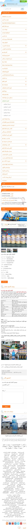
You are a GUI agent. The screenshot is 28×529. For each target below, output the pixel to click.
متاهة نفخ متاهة (5, 94)
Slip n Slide (4, 62)
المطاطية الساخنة (5, 32)
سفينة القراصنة (13, 468)
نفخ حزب (4, 465)
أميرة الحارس (6, 468)
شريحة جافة (14, 458)
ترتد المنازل (4, 78)
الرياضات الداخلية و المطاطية (8, 125)
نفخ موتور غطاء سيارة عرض (14, 496)
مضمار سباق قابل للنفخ (7, 151)
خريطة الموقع (17, 446)
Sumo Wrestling (6, 474)
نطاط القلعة (13, 455)
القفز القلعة (21, 454)
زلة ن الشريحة (14, 454)
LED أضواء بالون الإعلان (8, 516)
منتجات (15, 448)
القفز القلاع (4, 81)
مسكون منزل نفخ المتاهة (7, 97)
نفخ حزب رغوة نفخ (6, 138)
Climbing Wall (5, 492)
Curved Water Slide (19, 478)
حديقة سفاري (12, 475)
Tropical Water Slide (7, 471)
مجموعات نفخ (5, 84)
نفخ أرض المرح (16, 471)
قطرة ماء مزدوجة (12, 465)
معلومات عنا (9, 448)
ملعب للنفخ (7, 455)
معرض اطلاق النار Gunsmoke (8, 122)
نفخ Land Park (20, 503)
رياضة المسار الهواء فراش (7, 164)
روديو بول (14, 459)
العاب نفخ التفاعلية (6, 144)
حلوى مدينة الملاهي (11, 485)
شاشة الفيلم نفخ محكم (18, 513)
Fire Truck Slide (20, 487)
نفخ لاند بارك (4, 29)
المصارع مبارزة (8, 510)
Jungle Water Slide (9, 478)
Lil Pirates (12, 492)
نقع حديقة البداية (14, 482)
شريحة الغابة (21, 458)
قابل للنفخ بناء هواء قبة (19, 516)
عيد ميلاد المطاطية (7, 109)
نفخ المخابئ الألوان (6, 167)
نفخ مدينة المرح (5, 19)
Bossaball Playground (9, 490)
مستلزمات (4, 180)
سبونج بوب (22, 456)
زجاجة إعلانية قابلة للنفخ (8, 372)
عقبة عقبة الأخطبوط (20, 475)
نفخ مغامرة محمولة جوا (7, 141)
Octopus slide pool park (14, 512)
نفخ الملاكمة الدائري (21, 465)
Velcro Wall (22, 464)
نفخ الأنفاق (4, 91)
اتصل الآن (4, 281)
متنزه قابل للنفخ (5, 26)
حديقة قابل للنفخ (21, 468)
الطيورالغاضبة (6, 466)
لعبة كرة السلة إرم (7, 464)
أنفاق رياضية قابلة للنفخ (7, 148)
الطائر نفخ (19, 485)
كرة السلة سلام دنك (19, 490)
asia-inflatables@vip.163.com (15, 198)
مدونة (8, 444)
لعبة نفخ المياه (22, 491)
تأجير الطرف (12, 484)
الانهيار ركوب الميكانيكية (7, 135)
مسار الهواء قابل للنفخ (18, 479)
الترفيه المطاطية (5, 101)
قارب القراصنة (15, 477)
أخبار (23, 444)
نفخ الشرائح (13, 452)
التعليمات (4, 446)
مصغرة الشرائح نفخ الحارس (8, 75)
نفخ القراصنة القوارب (6, 49)
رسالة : (4, 390)
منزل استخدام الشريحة (20, 492)
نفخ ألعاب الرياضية (16, 495)
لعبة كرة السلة (19, 481)
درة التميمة (17, 488)
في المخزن (4, 36)
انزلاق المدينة (5, 68)
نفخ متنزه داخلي (14, 491)
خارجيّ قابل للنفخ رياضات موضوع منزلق (14, 508)
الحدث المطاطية (7, 115)
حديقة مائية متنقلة (14, 456)
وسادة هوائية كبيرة (6, 119)
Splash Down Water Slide (8, 461)
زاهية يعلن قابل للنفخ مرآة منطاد (14, 515)
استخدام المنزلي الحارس (10, 487)
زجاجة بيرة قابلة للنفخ (17, 372)
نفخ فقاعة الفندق (5, 499)
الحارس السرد (20, 455)
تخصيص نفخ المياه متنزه (14, 506)
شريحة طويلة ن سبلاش (7, 58)
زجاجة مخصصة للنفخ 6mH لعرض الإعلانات (13, 364)
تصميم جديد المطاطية (6, 16)
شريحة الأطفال (7, 459)
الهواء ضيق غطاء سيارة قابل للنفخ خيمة (14, 497)
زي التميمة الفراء (5, 170)
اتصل (4, 444)
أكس (24, 446)
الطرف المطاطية (7, 107)
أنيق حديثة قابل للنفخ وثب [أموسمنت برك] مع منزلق (14, 509)
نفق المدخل (22, 461)
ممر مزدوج (6, 456)
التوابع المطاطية (5, 71)
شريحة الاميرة (6, 482)
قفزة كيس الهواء (8, 479)
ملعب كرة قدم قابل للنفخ (9, 472)
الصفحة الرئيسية (12, 224)
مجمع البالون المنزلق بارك (10, 503)
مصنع (21, 448)
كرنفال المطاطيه (7, 104)
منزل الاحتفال (22, 482)
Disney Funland (22, 477)
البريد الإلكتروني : (6, 384)
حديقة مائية (23, 512)
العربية (23, 1)
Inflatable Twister (20, 472)
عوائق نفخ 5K (5, 42)
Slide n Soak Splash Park (7, 65)
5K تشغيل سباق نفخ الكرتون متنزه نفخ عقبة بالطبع (14, 502)
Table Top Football (6, 477)
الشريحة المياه (21, 452)
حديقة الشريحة (9, 469)
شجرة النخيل (7, 458)
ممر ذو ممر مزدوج (19, 462)
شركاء (10, 446)
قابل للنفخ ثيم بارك (22, 505)
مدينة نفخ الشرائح (21, 466)
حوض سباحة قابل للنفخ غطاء (10, 500)
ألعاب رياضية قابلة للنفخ (7, 128)
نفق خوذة (17, 461)
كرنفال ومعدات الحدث (6, 177)
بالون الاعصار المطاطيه (7, 88)
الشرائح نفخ (4, 52)
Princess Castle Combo (8, 488)
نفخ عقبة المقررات (6, 45)
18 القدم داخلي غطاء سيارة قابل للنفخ (18, 499)
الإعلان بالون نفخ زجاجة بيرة (8, 382)
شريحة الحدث (7, 454)
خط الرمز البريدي (14, 474)
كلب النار (5, 475)
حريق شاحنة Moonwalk (7, 39)
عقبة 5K (22, 488)
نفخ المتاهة (23, 471)
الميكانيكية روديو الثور (6, 131)
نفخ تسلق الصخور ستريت (7, 157)
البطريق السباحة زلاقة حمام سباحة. (9, 505)
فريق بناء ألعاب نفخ (6, 161)
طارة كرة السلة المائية (10, 481)
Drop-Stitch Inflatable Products (8, 23)
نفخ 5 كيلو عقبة (21, 500)
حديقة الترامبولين (18, 469)
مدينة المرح (13, 466)
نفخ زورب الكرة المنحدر (7, 154)
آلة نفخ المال (4, 174)
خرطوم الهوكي (6, 491)
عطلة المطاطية (7, 112)
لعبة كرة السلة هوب (21, 484)
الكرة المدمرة (5, 484)
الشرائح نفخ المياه (5, 55)
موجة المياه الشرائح (9, 462)
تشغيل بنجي (15, 464)
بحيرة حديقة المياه (8, 513)
